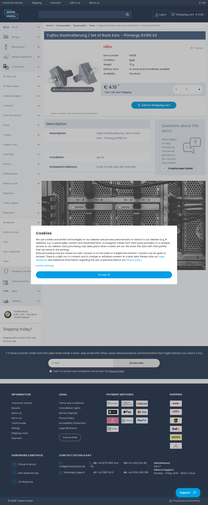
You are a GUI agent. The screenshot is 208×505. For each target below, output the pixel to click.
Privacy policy (134, 260)
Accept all (104, 274)
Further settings (45, 265)
